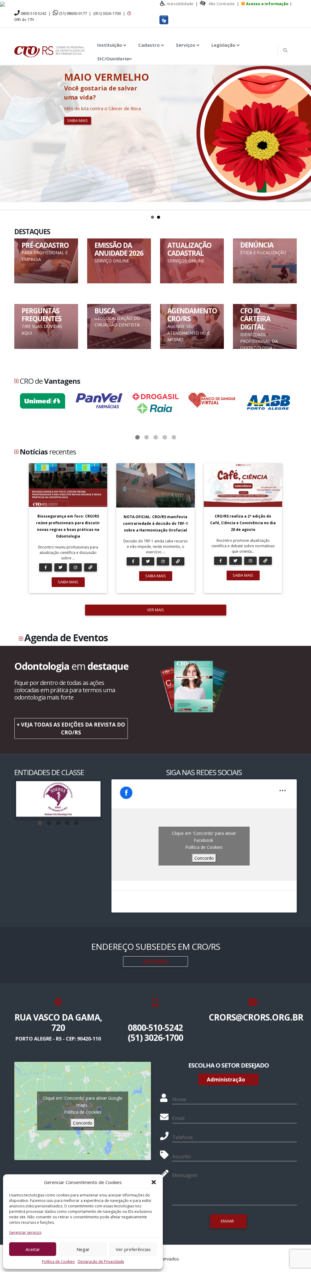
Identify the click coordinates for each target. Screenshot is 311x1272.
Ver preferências (133, 1249)
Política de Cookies (58, 1261)
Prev (8, 137)
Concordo (204, 858)
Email (178, 1118)
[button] (154, 1182)
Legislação (224, 45)
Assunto (181, 1156)
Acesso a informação (267, 3)
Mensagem (185, 1175)
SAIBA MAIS (68, 582)
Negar (83, 1249)
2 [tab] (146, 437)
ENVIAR (227, 1221)
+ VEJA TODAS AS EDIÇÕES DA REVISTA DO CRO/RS (71, 728)
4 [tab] (165, 437)
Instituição (110, 45)
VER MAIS (155, 609)
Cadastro (149, 45)
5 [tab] (174, 437)
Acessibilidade (180, 3)
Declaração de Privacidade (101, 1261)
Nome (179, 1099)
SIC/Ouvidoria (113, 59)
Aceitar (33, 1249)
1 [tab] (137, 437)
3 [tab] (155, 437)
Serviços (186, 45)
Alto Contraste (222, 3)
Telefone (182, 1137)
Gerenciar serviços (25, 1232)
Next (303, 137)
